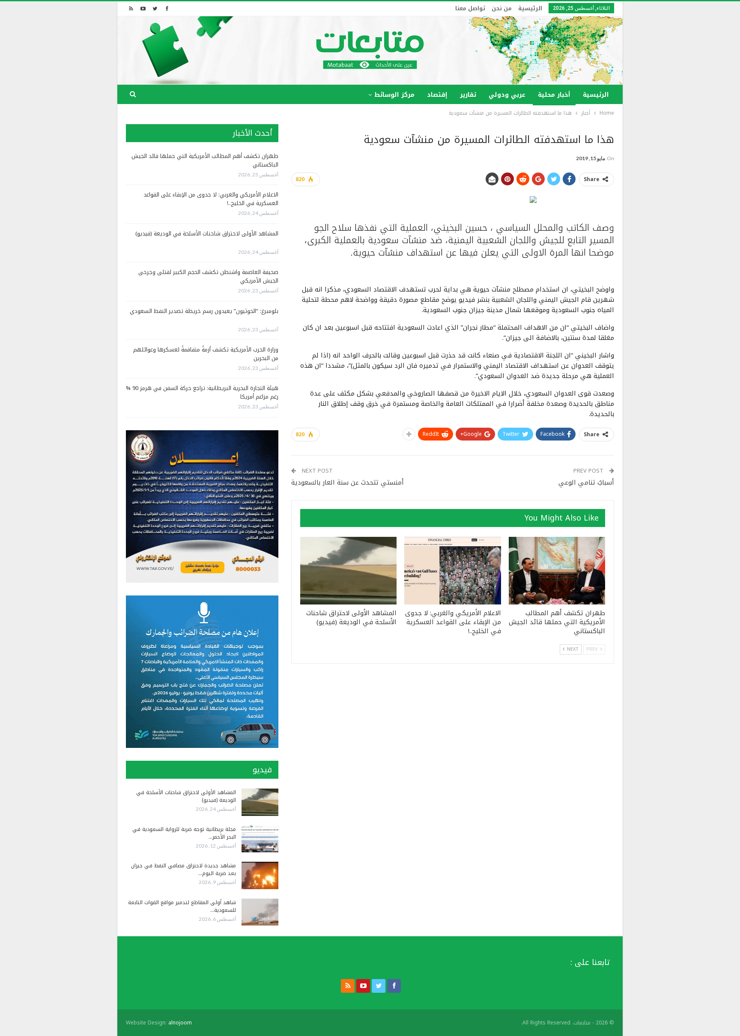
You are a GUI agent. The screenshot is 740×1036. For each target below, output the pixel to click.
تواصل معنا (470, 8)
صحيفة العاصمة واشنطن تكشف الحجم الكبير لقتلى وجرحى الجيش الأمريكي (208, 276)
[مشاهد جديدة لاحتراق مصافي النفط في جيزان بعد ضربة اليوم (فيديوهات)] (260, 875)
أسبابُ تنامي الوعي (586, 482)
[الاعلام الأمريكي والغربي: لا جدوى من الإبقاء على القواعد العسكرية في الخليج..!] (452, 570)
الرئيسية (530, 8)
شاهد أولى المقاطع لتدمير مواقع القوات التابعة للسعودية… (182, 906)
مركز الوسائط (394, 95)
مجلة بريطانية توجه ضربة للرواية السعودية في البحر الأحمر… (184, 833)
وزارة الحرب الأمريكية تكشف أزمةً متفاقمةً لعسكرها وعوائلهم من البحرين (205, 353)
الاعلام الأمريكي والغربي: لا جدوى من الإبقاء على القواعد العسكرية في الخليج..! (210, 198)
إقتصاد (437, 95)
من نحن (502, 8)
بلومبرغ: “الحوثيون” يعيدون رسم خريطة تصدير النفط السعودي (204, 311)
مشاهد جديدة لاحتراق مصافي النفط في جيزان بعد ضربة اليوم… (183, 869)
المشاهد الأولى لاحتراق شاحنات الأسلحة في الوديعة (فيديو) (206, 233)
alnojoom (180, 1022)
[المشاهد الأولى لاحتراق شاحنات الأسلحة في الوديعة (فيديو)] (348, 570)
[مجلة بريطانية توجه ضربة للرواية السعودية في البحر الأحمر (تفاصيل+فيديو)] (260, 839)
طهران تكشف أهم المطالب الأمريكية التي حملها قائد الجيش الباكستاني (204, 160)
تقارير (468, 95)
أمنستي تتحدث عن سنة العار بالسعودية (347, 482)
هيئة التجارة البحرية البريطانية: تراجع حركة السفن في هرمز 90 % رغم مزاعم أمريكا (202, 392)
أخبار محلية (554, 95)
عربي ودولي (507, 95)
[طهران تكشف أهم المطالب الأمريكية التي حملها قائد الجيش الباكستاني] (557, 570)
